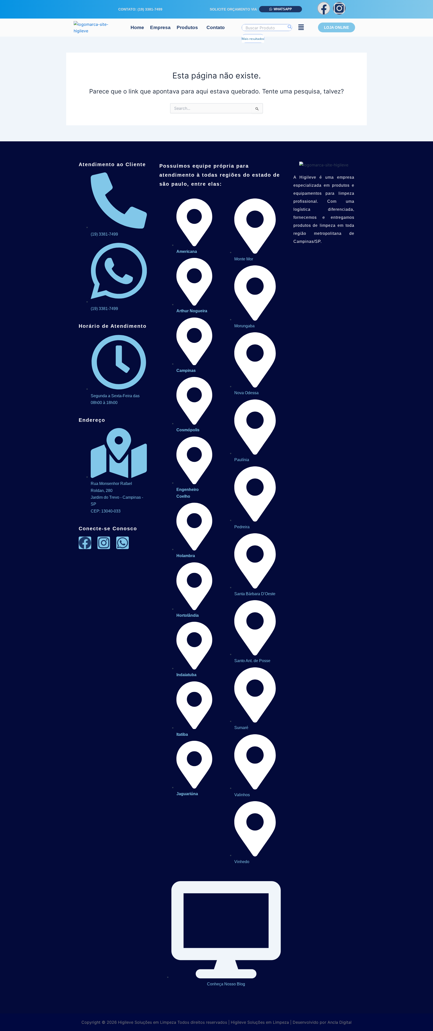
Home (137, 27)
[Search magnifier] (289, 26)
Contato (215, 27)
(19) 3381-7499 (150, 9)
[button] (188, 27)
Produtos (187, 27)
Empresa (160, 27)
